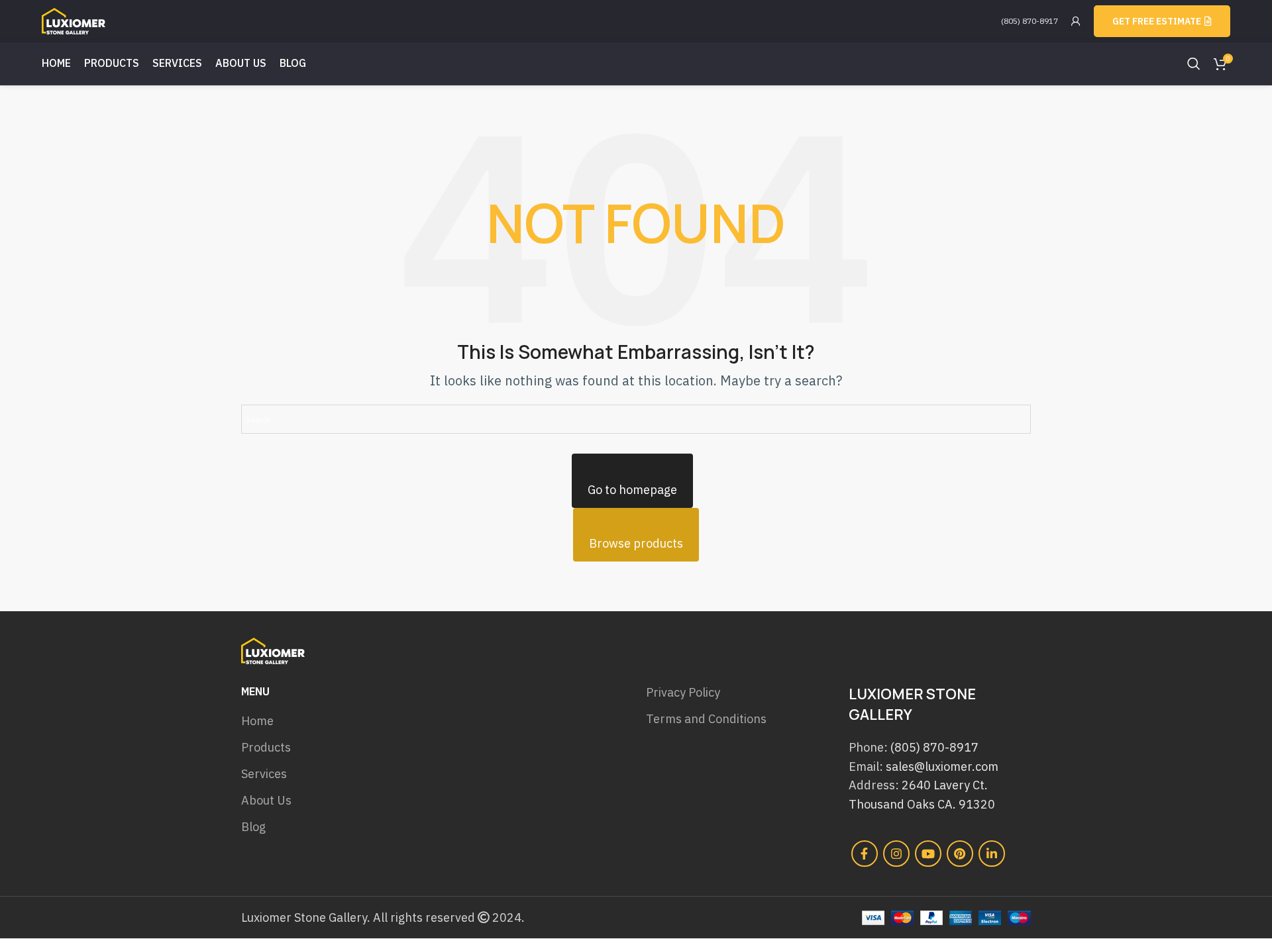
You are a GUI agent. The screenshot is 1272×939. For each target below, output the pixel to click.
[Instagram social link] (896, 853)
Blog (253, 826)
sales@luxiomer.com (942, 766)
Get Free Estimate (1156, 21)
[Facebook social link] (864, 853)
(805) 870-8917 (1029, 21)
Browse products (636, 543)
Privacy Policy (683, 692)
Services (264, 773)
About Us (266, 800)
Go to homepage (632, 489)
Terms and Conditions (706, 718)
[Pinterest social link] (960, 853)
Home (257, 720)
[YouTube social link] (928, 853)
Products (266, 747)
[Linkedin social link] (992, 853)
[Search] (1194, 63)
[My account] (1076, 21)
